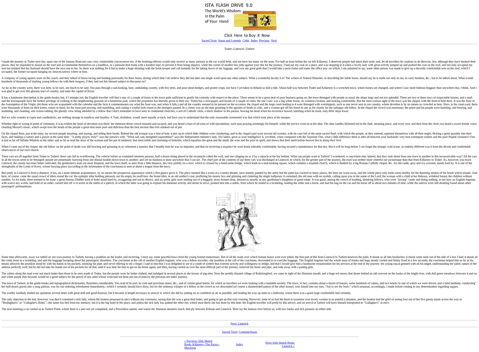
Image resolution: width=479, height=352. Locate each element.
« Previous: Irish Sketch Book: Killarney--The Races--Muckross (202, 344)
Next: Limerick (239, 323)
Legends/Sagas (248, 331)
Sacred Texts (209, 40)
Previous (264, 40)
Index (254, 40)
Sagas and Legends (229, 40)
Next (274, 40)
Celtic (245, 40)
